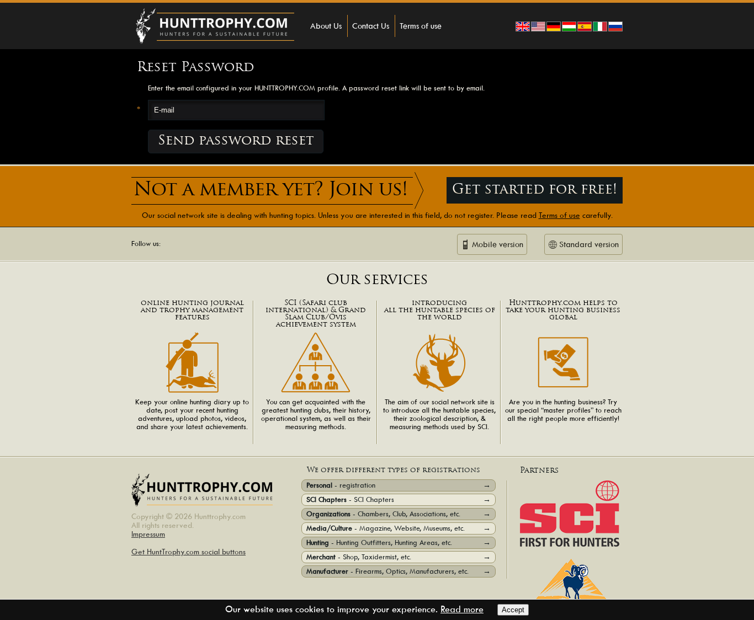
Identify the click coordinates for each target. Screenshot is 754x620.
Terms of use (421, 26)
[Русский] (615, 26)
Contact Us (370, 26)
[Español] (584, 26)
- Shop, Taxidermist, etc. (398, 557)
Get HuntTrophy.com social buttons (188, 551)
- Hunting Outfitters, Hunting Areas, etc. (398, 542)
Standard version (589, 244)
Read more (462, 609)
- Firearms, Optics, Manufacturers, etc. (398, 571)
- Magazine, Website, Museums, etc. (398, 528)
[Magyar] (569, 26)
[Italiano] (600, 26)
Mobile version (497, 244)
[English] (523, 26)
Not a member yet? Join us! (270, 190)
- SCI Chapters (398, 499)
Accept (513, 610)
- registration (398, 485)
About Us (326, 26)
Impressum (148, 534)
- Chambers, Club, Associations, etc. (398, 514)
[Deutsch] (553, 26)
